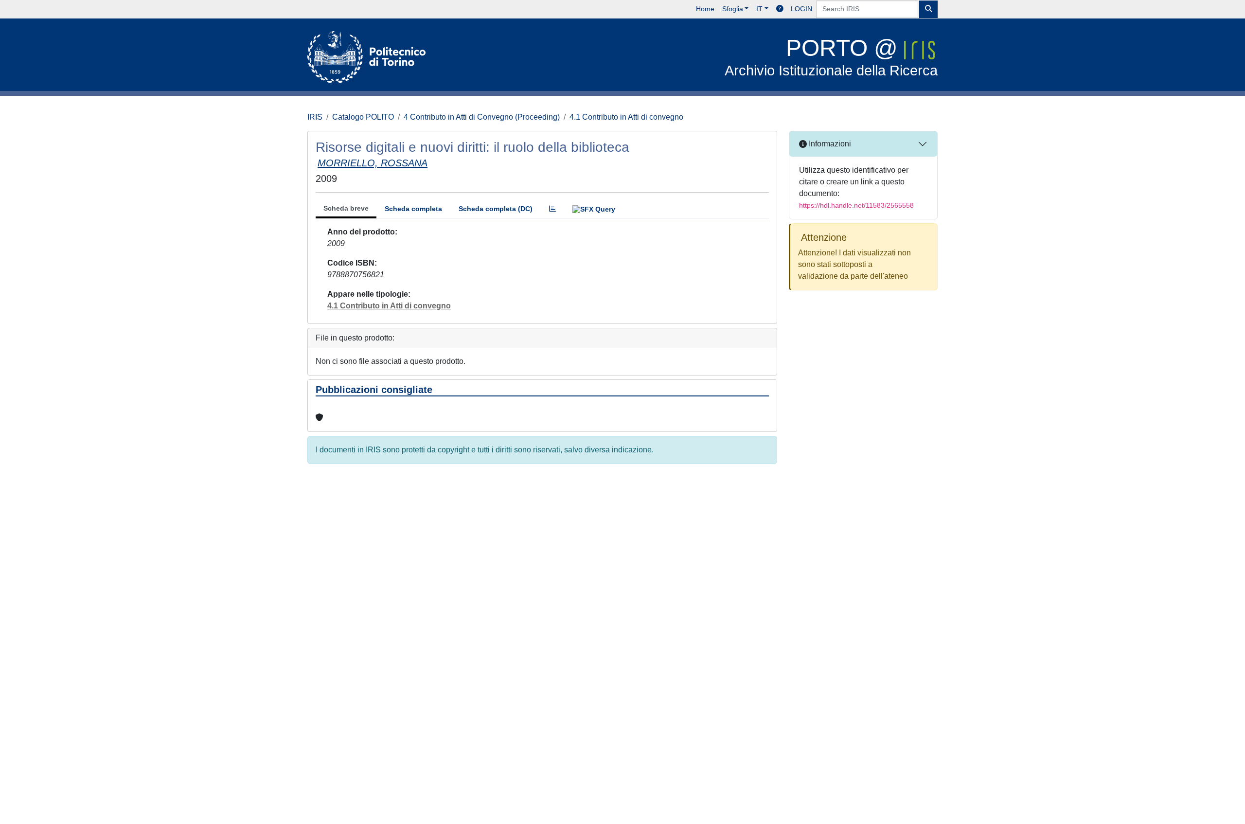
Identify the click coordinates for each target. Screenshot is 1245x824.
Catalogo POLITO (363, 117)
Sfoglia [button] (732, 9)
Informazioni (829, 144)
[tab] (552, 208)
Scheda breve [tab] (346, 208)
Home (705, 9)
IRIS (314, 117)
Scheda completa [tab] (413, 209)
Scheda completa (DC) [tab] (496, 209)
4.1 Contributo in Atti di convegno (626, 117)
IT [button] (759, 9)
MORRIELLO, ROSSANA (372, 163)
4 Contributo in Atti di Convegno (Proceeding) (482, 117)
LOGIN (801, 9)
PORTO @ (831, 56)
